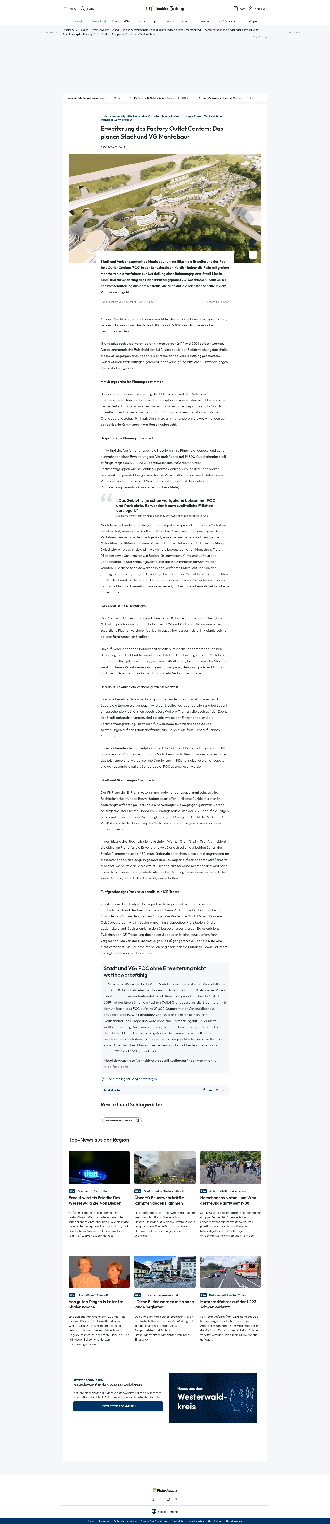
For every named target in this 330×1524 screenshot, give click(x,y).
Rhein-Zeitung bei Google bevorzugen (131, 1079)
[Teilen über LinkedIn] (210, 1090)
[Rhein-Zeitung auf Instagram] (168, 1499)
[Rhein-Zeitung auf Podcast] (176, 1499)
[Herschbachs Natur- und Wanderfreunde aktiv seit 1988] (230, 1167)
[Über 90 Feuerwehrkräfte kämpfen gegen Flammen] (165, 1167)
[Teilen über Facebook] (203, 1090)
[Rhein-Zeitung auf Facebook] (161, 1499)
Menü (73, 8)
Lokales (83, 30)
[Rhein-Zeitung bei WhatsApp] (153, 1499)
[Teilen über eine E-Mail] (223, 1090)
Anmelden (261, 8)
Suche (90, 8)
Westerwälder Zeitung (105, 30)
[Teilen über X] (217, 1090)
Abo (242, 8)
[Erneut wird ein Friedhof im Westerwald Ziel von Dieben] (99, 1167)
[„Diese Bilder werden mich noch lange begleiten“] (165, 1271)
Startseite (69, 30)
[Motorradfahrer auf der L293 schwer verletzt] (230, 1271)
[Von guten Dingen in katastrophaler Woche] (99, 1271)
